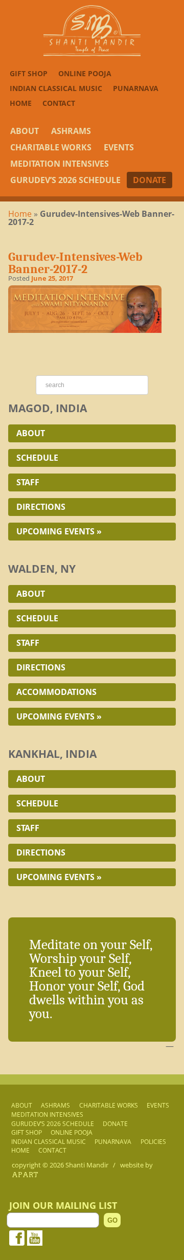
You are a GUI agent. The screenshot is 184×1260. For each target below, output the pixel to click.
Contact (58, 103)
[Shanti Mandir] (92, 53)
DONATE (149, 180)
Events (119, 147)
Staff (27, 482)
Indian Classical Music (56, 88)
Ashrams (71, 131)
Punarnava (135, 88)
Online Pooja (84, 73)
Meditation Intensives (59, 163)
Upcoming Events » (59, 531)
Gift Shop (29, 73)
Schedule (37, 457)
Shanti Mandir (86, 1164)
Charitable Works (50, 147)
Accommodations (56, 692)
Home (21, 103)
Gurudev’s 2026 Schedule (65, 180)
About (24, 131)
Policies (153, 1141)
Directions (40, 506)
